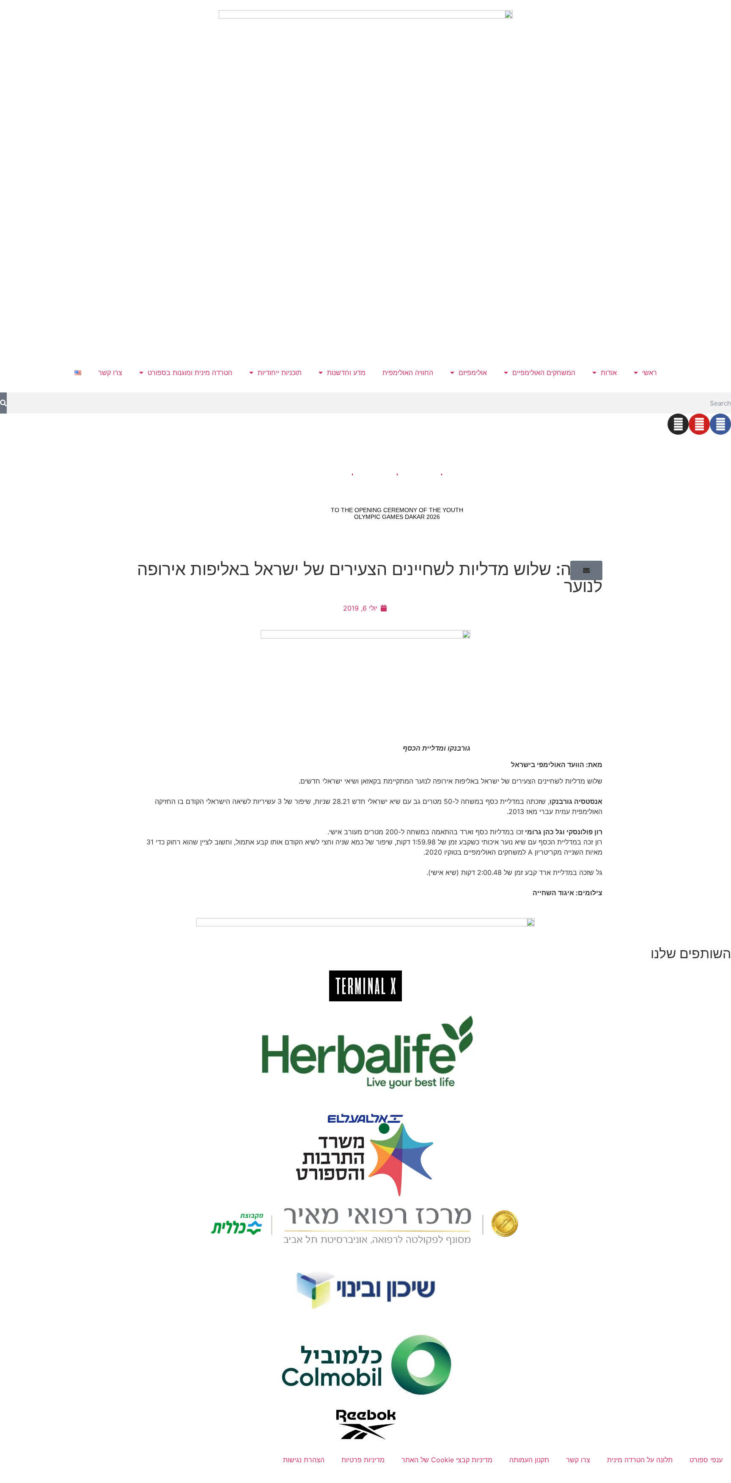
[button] (586, 570)
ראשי (649, 372)
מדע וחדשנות (346, 372)
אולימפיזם (473, 372)
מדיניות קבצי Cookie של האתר (446, 1460)
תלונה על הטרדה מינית (640, 1460)
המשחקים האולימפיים (543, 372)
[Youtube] (699, 424)
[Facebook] (720, 424)
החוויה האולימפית (407, 372)
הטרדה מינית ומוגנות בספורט (190, 372)
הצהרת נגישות (303, 1460)
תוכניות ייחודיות (280, 372)
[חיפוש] (3, 403)
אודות (609, 372)
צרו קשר (110, 372)
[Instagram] (678, 424)
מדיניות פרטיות (363, 1460)
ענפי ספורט (706, 1460)
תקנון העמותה (529, 1460)
